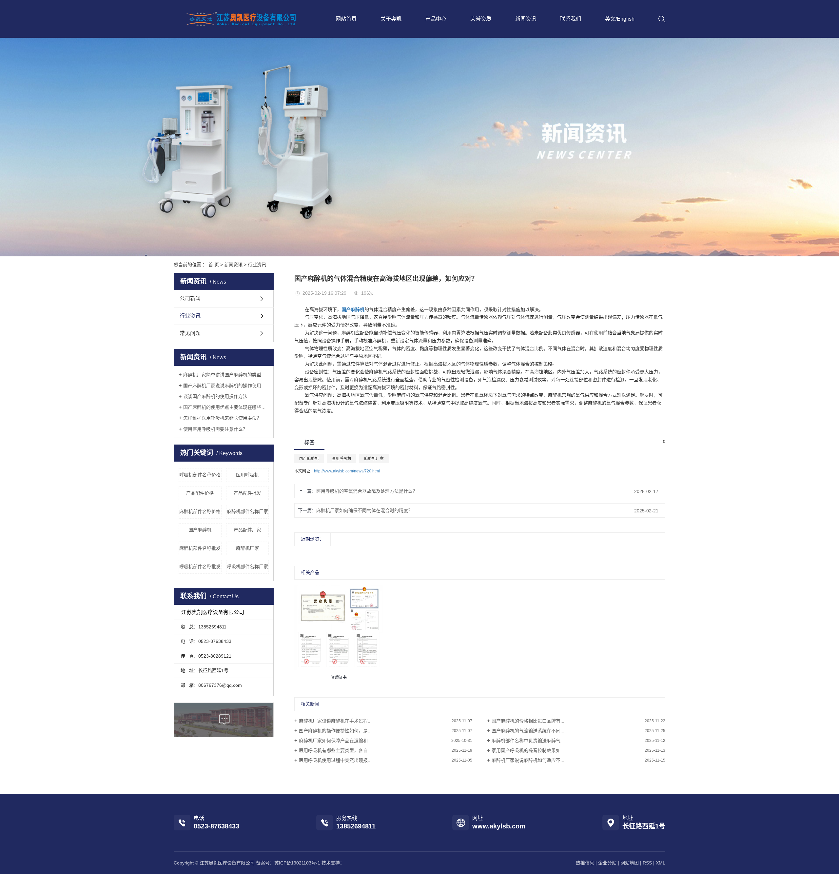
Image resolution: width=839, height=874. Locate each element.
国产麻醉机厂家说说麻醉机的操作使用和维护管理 (226, 385)
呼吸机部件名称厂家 (247, 566)
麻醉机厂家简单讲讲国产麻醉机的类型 (222, 374)
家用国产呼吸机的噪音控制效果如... (528, 750)
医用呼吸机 (247, 474)
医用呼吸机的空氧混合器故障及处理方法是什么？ (366, 491)
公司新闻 (190, 298)
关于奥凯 (390, 19)
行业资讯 (257, 264)
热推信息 (585, 862)
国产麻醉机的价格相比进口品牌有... (528, 721)
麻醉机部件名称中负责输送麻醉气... (528, 740)
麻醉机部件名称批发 (200, 548)
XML (660, 862)
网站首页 (346, 19)
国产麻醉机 (199, 529)
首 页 (213, 264)
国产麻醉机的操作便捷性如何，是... (335, 730)
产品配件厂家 (247, 529)
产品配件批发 (247, 493)
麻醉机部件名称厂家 (247, 511)
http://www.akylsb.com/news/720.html (347, 471)
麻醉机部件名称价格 (200, 511)
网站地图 (629, 862)
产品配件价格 (200, 493)
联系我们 (570, 19)
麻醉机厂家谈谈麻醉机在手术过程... (335, 721)
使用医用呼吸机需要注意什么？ (215, 429)
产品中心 (435, 19)
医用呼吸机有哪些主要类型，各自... (335, 750)
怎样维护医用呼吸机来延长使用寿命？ (222, 418)
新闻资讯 (525, 19)
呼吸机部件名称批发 (200, 566)
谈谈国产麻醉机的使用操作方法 (215, 396)
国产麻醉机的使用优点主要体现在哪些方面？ (226, 407)
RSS (647, 862)
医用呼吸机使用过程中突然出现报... (335, 760)
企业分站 (607, 862)
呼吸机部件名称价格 (200, 474)
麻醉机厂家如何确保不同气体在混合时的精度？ (364, 510)
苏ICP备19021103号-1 (297, 862)
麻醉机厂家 (247, 548)
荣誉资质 (480, 19)
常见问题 (190, 333)
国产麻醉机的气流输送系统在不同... (528, 730)
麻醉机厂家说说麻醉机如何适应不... (528, 760)
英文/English (619, 19)
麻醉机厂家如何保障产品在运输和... (335, 740)
